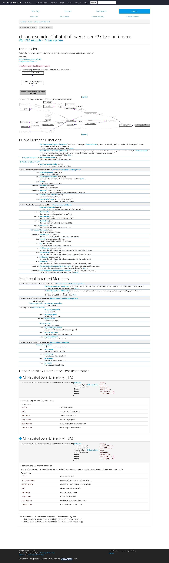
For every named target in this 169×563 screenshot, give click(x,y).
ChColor (54, 195)
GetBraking (44, 221)
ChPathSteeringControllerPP (30, 59)
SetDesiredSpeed (46, 172)
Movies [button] (53, 2)
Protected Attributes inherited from (49, 298)
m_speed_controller (52, 310)
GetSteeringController (48, 164)
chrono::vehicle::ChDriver (62, 205)
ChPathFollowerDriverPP (42, 22)
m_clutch (48, 363)
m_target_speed (51, 314)
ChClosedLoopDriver (52, 286)
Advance (43, 190)
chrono (23, 22)
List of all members (46, 28)
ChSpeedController (38, 307)
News (62, 2)
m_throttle (49, 349)
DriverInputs (35, 230)
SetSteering (44, 248)
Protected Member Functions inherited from (52, 284)
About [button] (77, 2)
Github (111, 553)
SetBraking (44, 257)
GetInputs (44, 230)
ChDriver (43, 207)
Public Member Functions (28, 28)
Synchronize (44, 234)
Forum (69, 2)
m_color (48, 323)
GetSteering (44, 216)
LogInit (42, 239)
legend (84, 97)
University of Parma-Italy (36, 555)
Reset (42, 181)
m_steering (49, 354)
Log (41, 243)
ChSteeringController (36, 303)
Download (28, 2)
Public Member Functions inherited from (50, 170)
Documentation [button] (40, 2)
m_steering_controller (53, 303)
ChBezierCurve (91, 144)
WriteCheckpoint (46, 266)
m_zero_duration (51, 332)
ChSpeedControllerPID (28, 61)
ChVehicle (63, 144)
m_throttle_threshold (53, 328)
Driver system (53, 40)
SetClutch (43, 261)
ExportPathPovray (47, 199)
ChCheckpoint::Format (62, 266)
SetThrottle (44, 252)
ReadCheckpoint (46, 270)
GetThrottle (44, 212)
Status (86, 2)
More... (72, 148)
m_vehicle (48, 345)
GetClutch (44, 225)
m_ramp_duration (51, 337)
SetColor (43, 195)
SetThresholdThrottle (48, 177)
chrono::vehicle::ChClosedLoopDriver (66, 170)
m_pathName (50, 319)
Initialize (43, 186)
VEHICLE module (30, 40)
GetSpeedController (47, 157)
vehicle (30, 22)
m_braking (49, 358)
